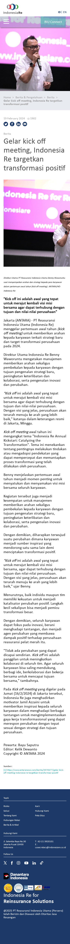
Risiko (6, 806)
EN (64, 12)
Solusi (6, 810)
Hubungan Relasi (12, 820)
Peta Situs (40, 815)
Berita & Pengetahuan (28, 97)
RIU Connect (53, 22)
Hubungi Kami (42, 810)
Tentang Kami (10, 815)
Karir (37, 806)
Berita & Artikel (11, 824)
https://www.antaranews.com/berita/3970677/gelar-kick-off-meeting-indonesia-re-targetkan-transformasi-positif (34, 771)
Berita (51, 97)
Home (7, 97)
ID (59, 12)
